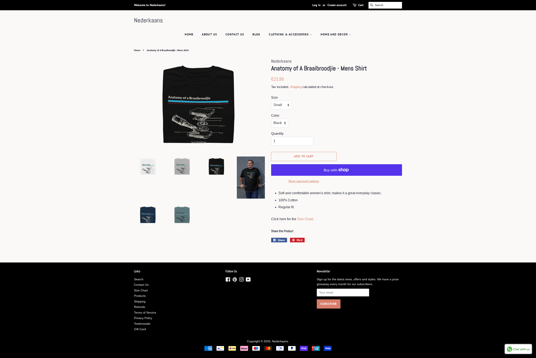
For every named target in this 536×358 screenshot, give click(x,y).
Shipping (296, 87)
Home (189, 34)
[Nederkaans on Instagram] (241, 280)
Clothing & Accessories (289, 34)
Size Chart (305, 219)
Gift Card (140, 329)
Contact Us (234, 34)
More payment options (304, 181)
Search (138, 279)
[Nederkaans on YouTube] (248, 280)
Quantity (277, 133)
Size (274, 97)
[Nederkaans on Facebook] (227, 280)
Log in (316, 5)
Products (140, 295)
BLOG (256, 34)
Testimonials (142, 323)
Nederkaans (148, 20)
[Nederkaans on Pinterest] (234, 280)
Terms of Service (145, 312)
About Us (209, 34)
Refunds (139, 307)
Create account (337, 5)
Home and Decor (335, 34)
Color (275, 115)
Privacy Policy (143, 318)
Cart (360, 5)
